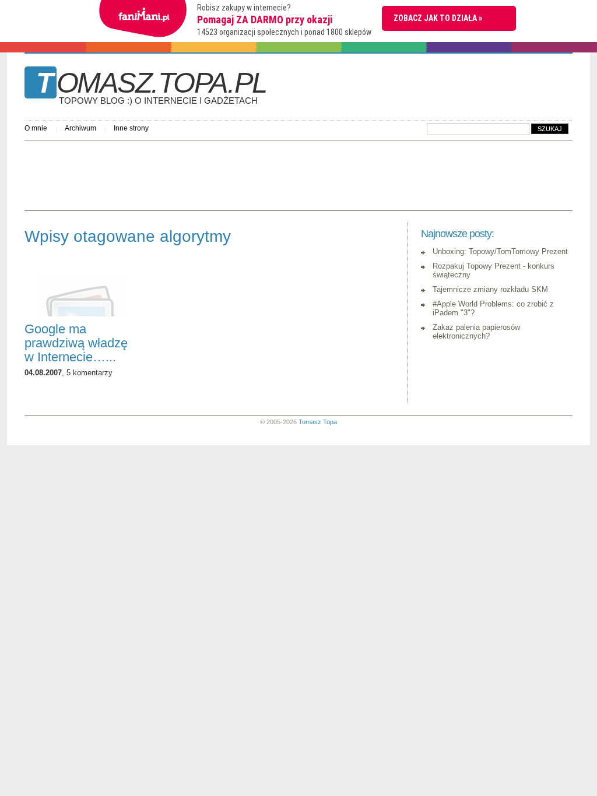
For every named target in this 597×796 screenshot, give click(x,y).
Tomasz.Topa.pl (151, 86)
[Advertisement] (236, 172)
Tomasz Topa (317, 421)
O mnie (35, 128)
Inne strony (131, 128)
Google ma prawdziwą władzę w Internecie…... (76, 343)
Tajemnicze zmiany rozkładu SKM (490, 289)
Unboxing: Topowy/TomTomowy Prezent (500, 251)
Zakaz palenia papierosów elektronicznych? (476, 331)
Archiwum (80, 128)
